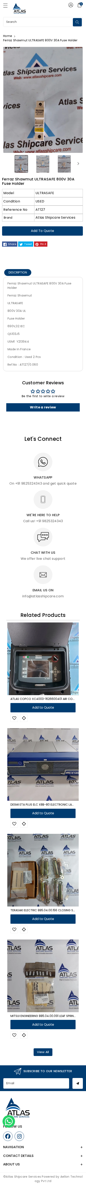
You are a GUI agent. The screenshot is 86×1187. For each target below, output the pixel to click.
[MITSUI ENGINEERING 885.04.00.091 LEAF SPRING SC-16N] (43, 976)
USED (39, 201)
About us (11, 1164)
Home (7, 36)
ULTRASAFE (44, 193)
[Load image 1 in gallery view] (21, 164)
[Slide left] (7, 163)
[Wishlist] (14, 718)
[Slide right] (78, 163)
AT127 (40, 209)
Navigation (13, 1147)
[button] (7, 6)
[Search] (77, 22)
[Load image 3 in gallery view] (64, 164)
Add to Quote (42, 230)
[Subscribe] (77, 1083)
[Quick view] (24, 718)
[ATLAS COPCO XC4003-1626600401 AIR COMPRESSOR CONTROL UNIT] (43, 658)
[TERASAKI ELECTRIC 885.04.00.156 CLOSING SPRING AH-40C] (43, 870)
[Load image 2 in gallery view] (43, 164)
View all (43, 1052)
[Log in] (70, 5)
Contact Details (18, 1155)
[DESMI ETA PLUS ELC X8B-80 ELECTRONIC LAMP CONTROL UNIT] (43, 764)
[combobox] (38, 22)
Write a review (43, 407)
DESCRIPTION (18, 272)
